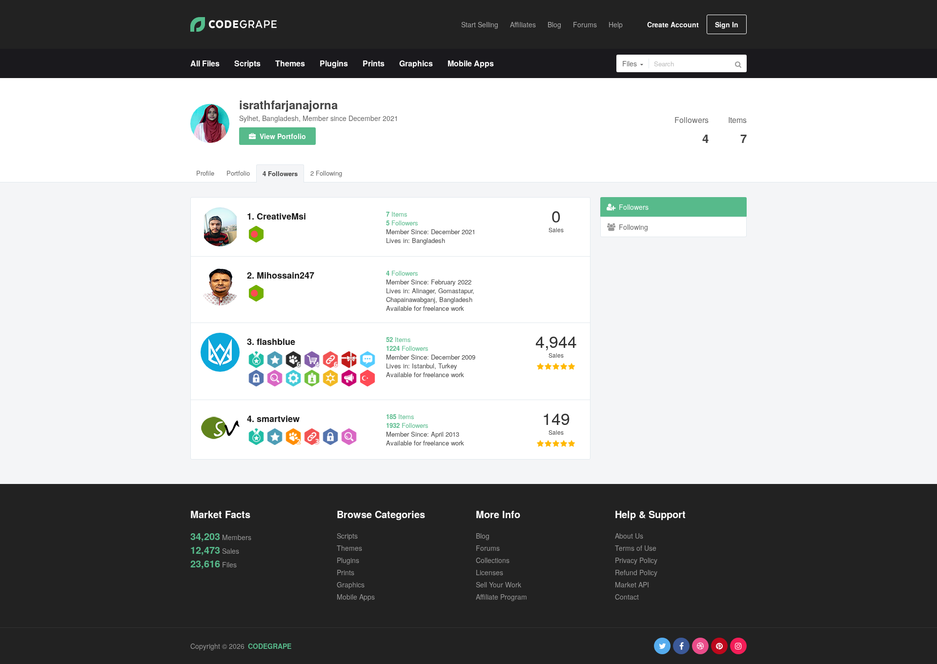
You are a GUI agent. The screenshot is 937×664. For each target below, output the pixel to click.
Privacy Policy (636, 560)
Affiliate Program (501, 597)
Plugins (348, 560)
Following (632, 227)
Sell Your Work (498, 584)
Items (737, 120)
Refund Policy (636, 572)
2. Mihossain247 (280, 275)
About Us (629, 536)
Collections (492, 560)
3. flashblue (271, 341)
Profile (205, 173)
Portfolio (238, 173)
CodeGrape (269, 646)
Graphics (351, 584)
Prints (345, 572)
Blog (482, 536)
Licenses (489, 572)
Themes (349, 548)
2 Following (326, 173)
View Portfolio (282, 136)
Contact (627, 597)
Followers (691, 120)
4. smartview (273, 418)
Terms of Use (635, 548)
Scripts (347, 536)
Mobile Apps (356, 597)
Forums (488, 548)
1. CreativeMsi (276, 216)
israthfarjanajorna (288, 104)
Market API (632, 584)
